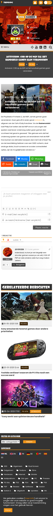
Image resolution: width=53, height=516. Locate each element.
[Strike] (12, 208)
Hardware (8, 474)
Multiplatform (9, 478)
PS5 (36, 482)
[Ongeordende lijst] (18, 208)
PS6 (45, 482)
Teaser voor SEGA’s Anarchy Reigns (40, 173)
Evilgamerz (8, 470)
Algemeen (17, 466)
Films (34, 470)
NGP (40, 97)
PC (35, 478)
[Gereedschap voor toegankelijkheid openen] (41, 2)
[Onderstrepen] (9, 208)
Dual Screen (33, 466)
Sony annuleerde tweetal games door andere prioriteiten (24, 330)
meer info (29, 498)
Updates (34, 490)
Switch (42, 486)
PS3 (17, 482)
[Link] (28, 208)
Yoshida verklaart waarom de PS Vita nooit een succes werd (25, 374)
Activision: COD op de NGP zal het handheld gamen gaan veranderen (25, 104)
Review (16, 486)
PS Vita (9, 94)
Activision (28, 97)
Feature (22, 470)
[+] (34, 209)
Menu (6, 47)
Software (29, 486)
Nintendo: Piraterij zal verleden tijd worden (11, 173)
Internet (22, 474)
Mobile (34, 474)
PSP (5, 486)
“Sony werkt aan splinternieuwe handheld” (23, 416)
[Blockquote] (22, 208)
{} (31, 209)
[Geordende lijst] (15, 208)
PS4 (26, 482)
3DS (5, 466)
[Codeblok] (25, 208)
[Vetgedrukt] (3, 208)
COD (35, 97)
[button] (48, 2)
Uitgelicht (35, 411)
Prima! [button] (8, 510)
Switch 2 (7, 490)
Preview (46, 478)
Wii (45, 490)
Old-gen (24, 478)
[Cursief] (6, 208)
